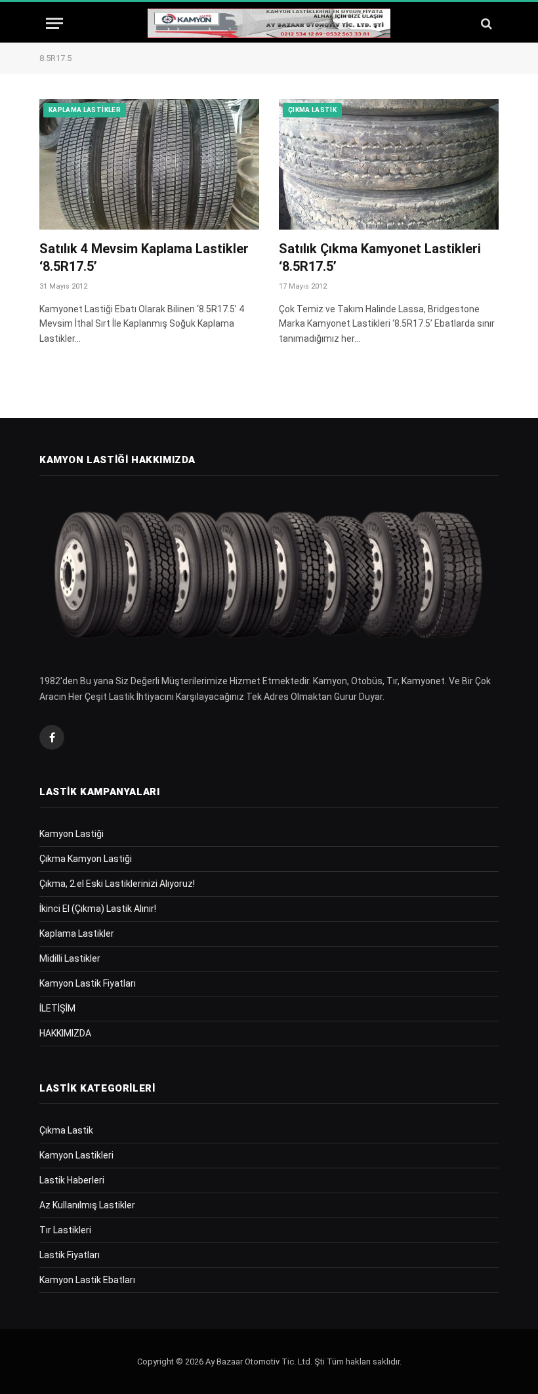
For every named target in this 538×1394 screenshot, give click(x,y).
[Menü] (54, 23)
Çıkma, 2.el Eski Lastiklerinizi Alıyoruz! (117, 883)
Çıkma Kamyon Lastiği (85, 858)
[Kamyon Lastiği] (269, 23)
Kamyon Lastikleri (76, 1155)
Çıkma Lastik (312, 109)
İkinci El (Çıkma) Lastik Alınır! (97, 908)
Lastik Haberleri (71, 1180)
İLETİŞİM (57, 1008)
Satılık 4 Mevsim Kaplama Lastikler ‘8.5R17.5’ (144, 257)
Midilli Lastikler (69, 958)
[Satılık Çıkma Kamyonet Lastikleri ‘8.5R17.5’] (389, 164)
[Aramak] (485, 23)
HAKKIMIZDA (65, 1033)
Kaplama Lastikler (85, 109)
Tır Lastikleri (65, 1230)
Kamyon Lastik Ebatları (87, 1280)
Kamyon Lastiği (71, 834)
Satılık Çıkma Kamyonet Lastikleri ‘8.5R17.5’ (380, 257)
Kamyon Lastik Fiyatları (87, 983)
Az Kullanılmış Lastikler (87, 1205)
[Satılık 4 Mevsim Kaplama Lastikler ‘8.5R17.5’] (149, 164)
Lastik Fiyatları (69, 1255)
